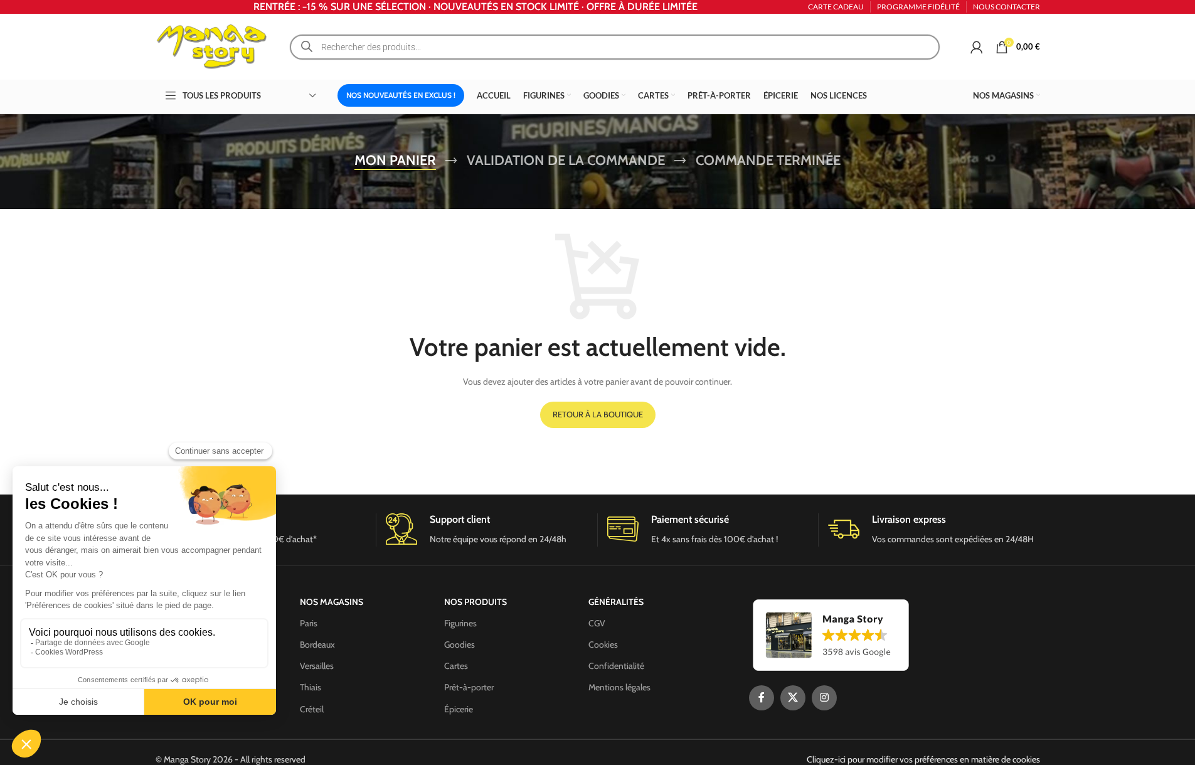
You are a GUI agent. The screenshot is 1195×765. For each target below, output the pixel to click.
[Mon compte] (976, 47)
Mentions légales (619, 687)
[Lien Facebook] (761, 697)
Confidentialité (616, 665)
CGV (596, 623)
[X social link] (792, 697)
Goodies (459, 644)
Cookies (603, 644)
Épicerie (458, 709)
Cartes (456, 665)
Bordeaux (317, 644)
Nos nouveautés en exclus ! (400, 95)
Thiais (310, 687)
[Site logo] (212, 45)
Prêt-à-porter (469, 687)
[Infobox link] (487, 530)
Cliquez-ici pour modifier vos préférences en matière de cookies (923, 759)
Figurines (460, 623)
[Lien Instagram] (824, 697)
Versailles (317, 665)
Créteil (312, 709)
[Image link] (831, 633)
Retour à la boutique (598, 414)
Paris (308, 623)
